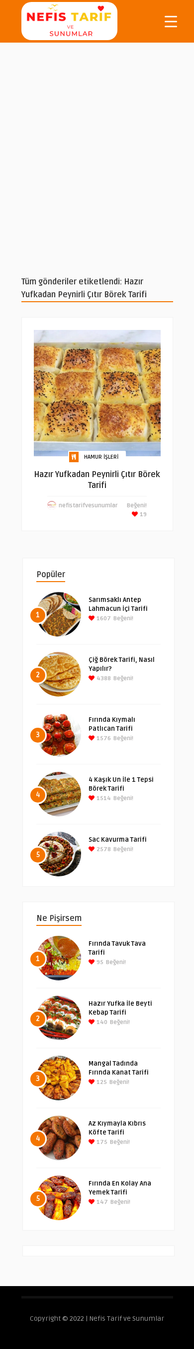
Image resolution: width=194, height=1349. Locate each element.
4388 (103, 678)
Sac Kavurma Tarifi (118, 840)
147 (101, 1202)
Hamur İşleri (101, 457)
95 (99, 962)
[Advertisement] (97, 159)
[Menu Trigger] (171, 21)
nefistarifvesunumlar (88, 505)
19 (142, 514)
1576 (103, 738)
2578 (103, 849)
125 (101, 1082)
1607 (103, 618)
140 (101, 1022)
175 (101, 1142)
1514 (103, 798)
